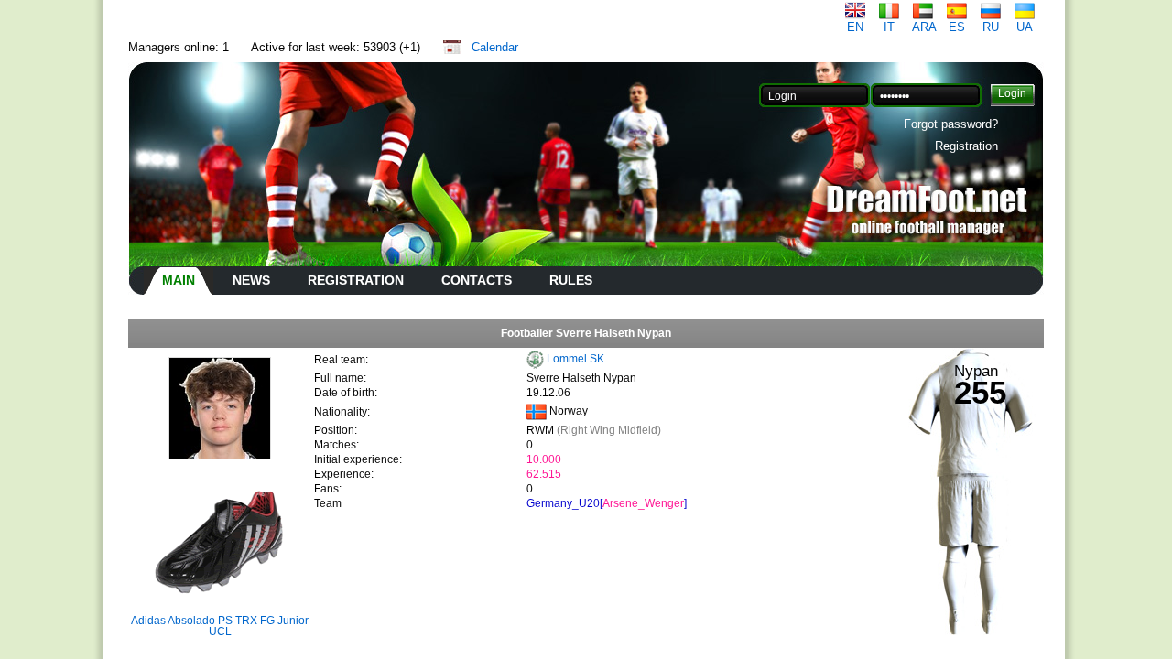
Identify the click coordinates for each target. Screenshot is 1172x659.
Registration (966, 146)
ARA (924, 27)
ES (957, 27)
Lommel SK (575, 358)
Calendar (495, 47)
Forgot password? (951, 124)
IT (889, 27)
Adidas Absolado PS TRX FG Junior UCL (220, 626)
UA (1024, 27)
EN (855, 27)
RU (990, 27)
